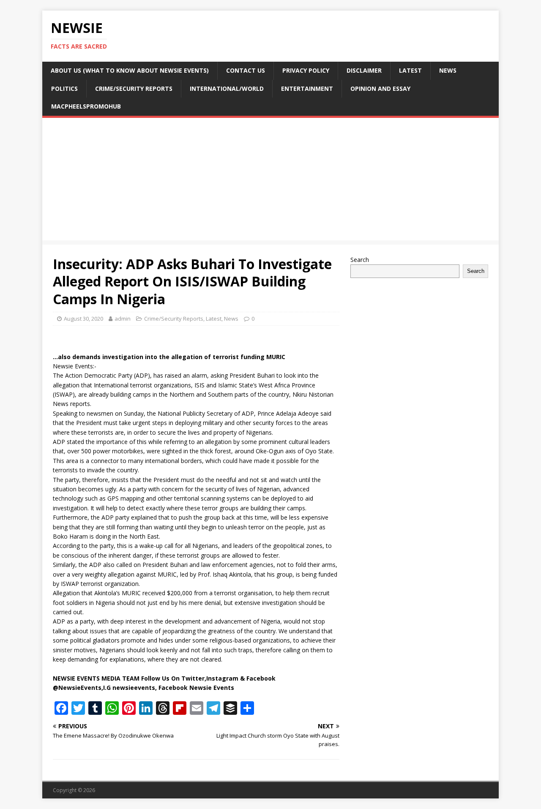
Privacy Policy (305, 70)
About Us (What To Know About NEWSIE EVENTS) (130, 70)
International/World (227, 88)
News (447, 70)
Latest (410, 70)
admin (123, 318)
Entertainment (307, 88)
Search (359, 260)
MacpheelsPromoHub (86, 106)
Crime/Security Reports (133, 88)
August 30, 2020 (83, 318)
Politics (64, 88)
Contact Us (245, 70)
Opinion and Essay (380, 88)
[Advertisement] (270, 181)
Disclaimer (364, 70)
